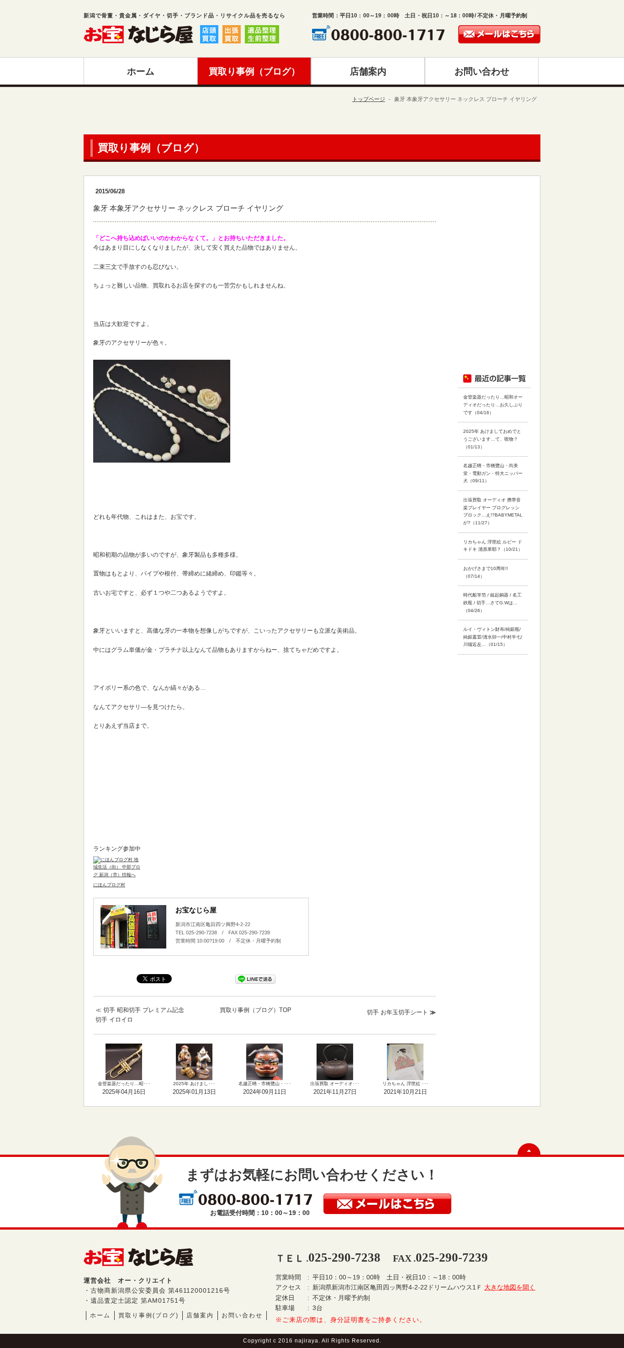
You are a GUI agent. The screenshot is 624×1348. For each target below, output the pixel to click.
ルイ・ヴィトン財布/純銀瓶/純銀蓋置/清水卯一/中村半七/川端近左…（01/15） (492, 637)
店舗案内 (200, 1315)
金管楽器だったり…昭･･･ (124, 1083)
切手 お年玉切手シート (397, 1012)
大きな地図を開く (509, 1287)
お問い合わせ (242, 1315)
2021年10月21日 (405, 1091)
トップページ (368, 99)
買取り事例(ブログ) (148, 1315)
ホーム (100, 1315)
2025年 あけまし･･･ (194, 1083)
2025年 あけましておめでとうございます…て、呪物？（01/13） (492, 439)
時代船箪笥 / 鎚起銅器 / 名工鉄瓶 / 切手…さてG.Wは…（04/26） (492, 602)
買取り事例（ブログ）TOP (255, 1010)
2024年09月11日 (264, 1091)
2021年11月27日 (335, 1091)
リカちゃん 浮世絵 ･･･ (405, 1083)
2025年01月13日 (194, 1091)
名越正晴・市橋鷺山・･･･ (264, 1083)
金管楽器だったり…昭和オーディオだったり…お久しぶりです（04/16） (493, 404)
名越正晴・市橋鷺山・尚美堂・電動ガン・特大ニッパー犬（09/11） (493, 473)
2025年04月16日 (124, 1091)
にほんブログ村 (109, 884)
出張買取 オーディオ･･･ (335, 1083)
